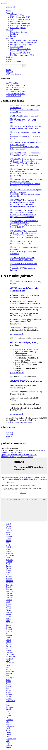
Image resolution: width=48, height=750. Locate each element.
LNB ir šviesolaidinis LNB (20, 17)
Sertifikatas (14, 34)
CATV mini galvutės (18, 28)
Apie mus (9, 30)
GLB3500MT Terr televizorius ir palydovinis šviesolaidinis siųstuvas (23, 205)
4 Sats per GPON (16, 47)
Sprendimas (10, 38)
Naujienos (9, 57)
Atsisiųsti (9, 59)
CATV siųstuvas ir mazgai (20, 26)
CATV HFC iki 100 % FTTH (21, 51)
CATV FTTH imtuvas (25, 457)
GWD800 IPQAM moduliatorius (26, 381)
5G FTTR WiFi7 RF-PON (20, 19)
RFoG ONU (11, 457)
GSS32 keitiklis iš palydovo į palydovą (24, 128)
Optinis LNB (6, 455)
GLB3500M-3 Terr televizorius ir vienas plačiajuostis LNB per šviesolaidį (25, 164)
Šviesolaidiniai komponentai (20, 23)
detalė (21, 334)
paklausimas (14, 334)
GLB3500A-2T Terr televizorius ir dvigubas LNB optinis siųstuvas (23, 216)
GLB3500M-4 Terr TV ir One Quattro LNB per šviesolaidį (24, 148)
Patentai (13, 36)
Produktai (9, 13)
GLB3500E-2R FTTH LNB (20, 243)
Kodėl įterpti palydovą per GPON (22, 55)
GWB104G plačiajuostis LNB (21, 260)
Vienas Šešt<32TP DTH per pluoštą (23, 40)
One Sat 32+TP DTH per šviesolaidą (23, 42)
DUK (8, 438)
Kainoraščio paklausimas (10, 448)
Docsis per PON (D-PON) (20, 53)
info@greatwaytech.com (19, 422)
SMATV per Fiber (17, 15)
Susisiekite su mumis (13, 61)
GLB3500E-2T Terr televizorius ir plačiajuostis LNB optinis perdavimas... (24, 236)
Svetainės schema (15, 452)
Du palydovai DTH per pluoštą (21, 45)
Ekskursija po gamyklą (18, 32)
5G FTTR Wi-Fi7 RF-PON (20, 49)
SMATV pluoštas (17, 455)
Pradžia (8, 11)
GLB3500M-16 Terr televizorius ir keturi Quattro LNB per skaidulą (25, 185)
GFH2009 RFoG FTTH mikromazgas (24, 155)
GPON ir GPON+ (17, 21)
